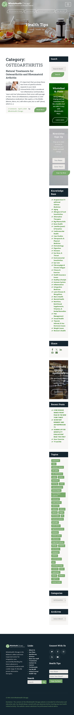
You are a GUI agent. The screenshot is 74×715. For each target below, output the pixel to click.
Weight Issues (59, 328)
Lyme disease (55, 549)
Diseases (57, 250)
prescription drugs (57, 566)
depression (55, 506)
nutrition (54, 556)
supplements (55, 572)
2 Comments (12, 109)
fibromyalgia (55, 516)
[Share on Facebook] (53, 349)
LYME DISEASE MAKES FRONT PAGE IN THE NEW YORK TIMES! (60, 414)
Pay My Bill (32, 669)
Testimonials (33, 667)
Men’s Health (58, 296)
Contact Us (32, 663)
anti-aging (55, 470)
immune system (56, 536)
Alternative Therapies (58, 218)
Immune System (60, 282)
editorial (62, 509)
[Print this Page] (53, 352)
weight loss (55, 579)
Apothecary (58, 392)
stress (61, 569)
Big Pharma (55, 480)
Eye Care (57, 263)
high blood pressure (57, 529)
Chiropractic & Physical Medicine (59, 241)
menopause (55, 552)
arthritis (61, 477)
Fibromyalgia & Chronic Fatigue (59, 266)
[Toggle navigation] (68, 4)
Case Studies (58, 236)
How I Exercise (59, 439)
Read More (40, 110)
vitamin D (61, 576)
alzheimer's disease (57, 467)
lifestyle (54, 546)
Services (31, 656)
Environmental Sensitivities (59, 259)
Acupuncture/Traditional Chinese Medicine (59, 203)
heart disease (56, 526)
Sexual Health (59, 318)
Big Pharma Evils (60, 221)
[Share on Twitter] (57, 349)
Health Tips (32, 673)
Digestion (57, 248)
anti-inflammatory (57, 474)
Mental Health (59, 299)
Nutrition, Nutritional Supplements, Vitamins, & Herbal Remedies (60, 306)
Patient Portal (33, 671)
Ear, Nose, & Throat (58, 254)
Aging (56, 209)
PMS (53, 562)
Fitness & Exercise (57, 271)
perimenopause (56, 559)
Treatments (33, 661)
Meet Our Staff (34, 659)
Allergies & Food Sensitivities (60, 213)
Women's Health (56, 582)
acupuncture (55, 460)
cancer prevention (57, 487)
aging (53, 464)
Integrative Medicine (58, 288)
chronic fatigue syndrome (56, 495)
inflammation (55, 539)
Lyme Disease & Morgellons (59, 293)
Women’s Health (60, 330)
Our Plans (32, 652)
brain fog (54, 484)
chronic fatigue (56, 490)
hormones (55, 532)
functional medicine (57, 519)
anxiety (54, 477)
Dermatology (59, 246)
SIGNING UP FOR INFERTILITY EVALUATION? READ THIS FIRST (60, 433)
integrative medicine (57, 542)
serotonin (55, 569)
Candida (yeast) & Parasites (59, 227)
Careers (31, 665)
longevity (61, 546)
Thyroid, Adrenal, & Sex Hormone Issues (59, 323)
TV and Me (57, 441)
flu (62, 516)
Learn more (60, 120)
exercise (54, 512)
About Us (32, 650)
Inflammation (59, 284)
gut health (55, 522)
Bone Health (58, 224)
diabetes (54, 509)
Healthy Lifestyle (60, 280)
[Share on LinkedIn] (62, 349)
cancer (61, 484)
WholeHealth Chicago (15, 111)
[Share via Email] (57, 352)
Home (31, 29)
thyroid (54, 576)
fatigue (61, 512)
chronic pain (55, 499)
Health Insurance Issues (60, 276)
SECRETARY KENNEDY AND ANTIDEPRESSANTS (60, 424)
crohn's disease (56, 502)
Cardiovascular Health (59, 232)
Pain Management (58, 315)
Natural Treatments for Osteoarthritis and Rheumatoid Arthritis (24, 74)
